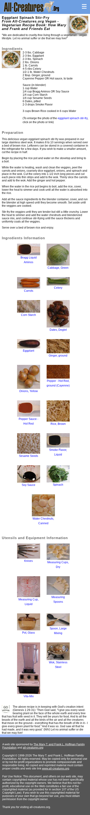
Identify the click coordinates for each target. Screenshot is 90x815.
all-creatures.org (33, 747)
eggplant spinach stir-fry (72, 118)
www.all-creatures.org (55, 768)
